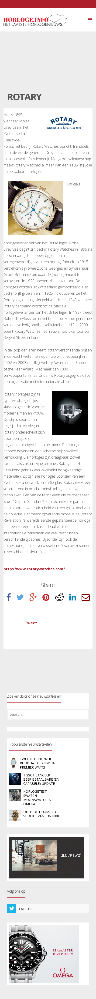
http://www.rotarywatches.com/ (34, 568)
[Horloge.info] (43, 20)
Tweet (31, 623)
